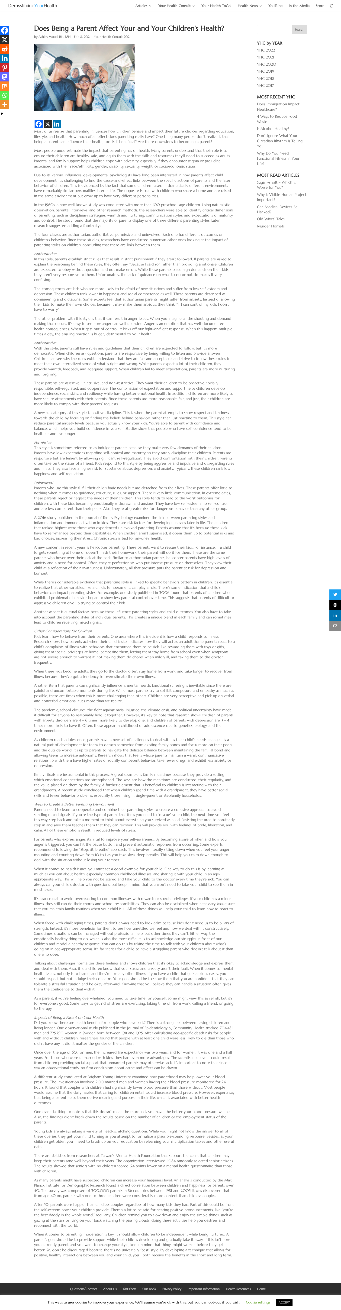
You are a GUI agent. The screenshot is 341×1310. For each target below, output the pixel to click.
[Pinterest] (4, 67)
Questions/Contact (83, 1289)
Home (261, 1289)
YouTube (276, 6)
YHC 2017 (265, 85)
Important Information (204, 1289)
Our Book (149, 1289)
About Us (110, 1289)
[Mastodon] (4, 76)
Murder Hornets (271, 226)
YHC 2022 (266, 50)
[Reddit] (4, 49)
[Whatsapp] (4, 95)
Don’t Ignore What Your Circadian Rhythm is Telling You (279, 140)
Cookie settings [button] (258, 1302)
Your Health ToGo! (217, 6)
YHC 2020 (266, 64)
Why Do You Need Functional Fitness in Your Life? (278, 158)
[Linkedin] (57, 124)
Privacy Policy (171, 1289)
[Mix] (4, 86)
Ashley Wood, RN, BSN (55, 37)
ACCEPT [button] (284, 1302)
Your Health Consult (174, 6)
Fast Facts (129, 1289)
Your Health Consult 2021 (112, 37)
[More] (4, 104)
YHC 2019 (265, 71)
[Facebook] (39, 124)
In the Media (299, 6)
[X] (48, 124)
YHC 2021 (265, 57)
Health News (248, 6)
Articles (141, 6)
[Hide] (2, 114)
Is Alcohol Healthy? (273, 128)
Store (320, 6)
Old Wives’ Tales (271, 219)
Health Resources (238, 1289)
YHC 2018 (265, 78)
